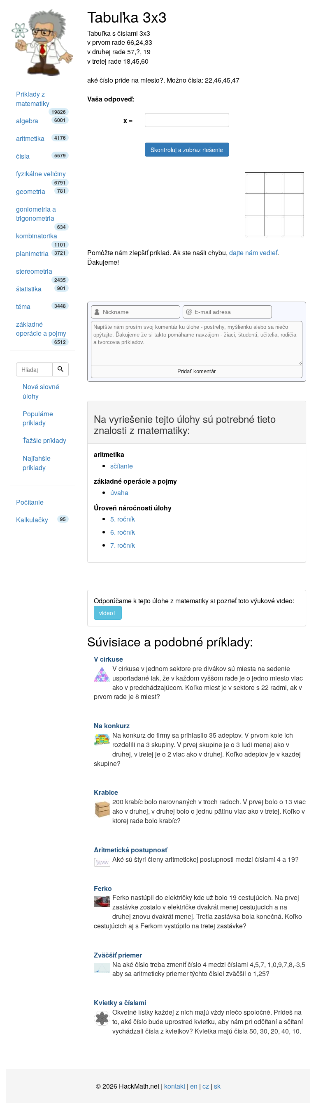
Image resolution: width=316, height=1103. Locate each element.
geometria (41, 191)
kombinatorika (41, 238)
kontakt (174, 1086)
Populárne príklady (38, 418)
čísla (41, 156)
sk (217, 1086)
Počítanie (30, 502)
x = (127, 120)
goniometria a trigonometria (41, 216)
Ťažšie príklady (44, 440)
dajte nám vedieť (253, 252)
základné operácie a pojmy (41, 331)
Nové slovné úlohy (41, 391)
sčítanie (121, 466)
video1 (107, 613)
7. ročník (122, 545)
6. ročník (122, 532)
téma (41, 306)
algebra (41, 120)
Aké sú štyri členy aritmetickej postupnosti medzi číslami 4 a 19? (196, 854)
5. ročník (122, 519)
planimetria (41, 253)
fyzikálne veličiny (41, 176)
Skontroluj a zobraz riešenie (187, 149)
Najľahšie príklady (37, 462)
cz (205, 1086)
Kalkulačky (41, 519)
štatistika (41, 288)
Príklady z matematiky (41, 101)
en (194, 1086)
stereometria (41, 273)
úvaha (119, 492)
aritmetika (41, 138)
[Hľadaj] (60, 369)
